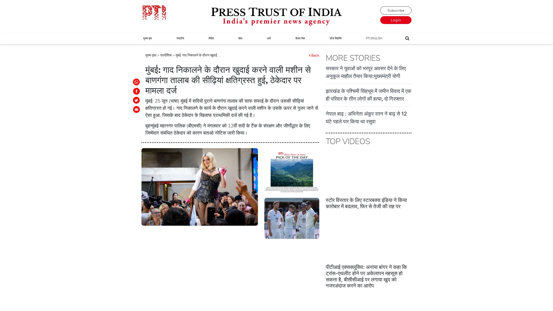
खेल (240, 38)
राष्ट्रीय (180, 38)
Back (315, 55)
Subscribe (396, 10)
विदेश (211, 38)
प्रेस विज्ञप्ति (336, 38)
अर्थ (269, 38)
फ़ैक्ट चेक (300, 38)
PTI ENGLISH (374, 38)
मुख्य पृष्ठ (147, 38)
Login (396, 20)
